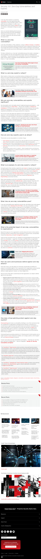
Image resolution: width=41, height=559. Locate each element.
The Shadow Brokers (19, 173)
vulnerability (3, 21)
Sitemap (16, 553)
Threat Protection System (22, 362)
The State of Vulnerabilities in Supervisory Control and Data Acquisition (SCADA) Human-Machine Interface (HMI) (27, 191)
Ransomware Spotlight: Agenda (25, 428)
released (5, 211)
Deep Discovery (13, 368)
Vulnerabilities (21, 378)
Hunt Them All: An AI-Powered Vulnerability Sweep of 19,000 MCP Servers (15, 388)
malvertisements (22, 145)
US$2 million (14, 106)
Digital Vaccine (6, 365)
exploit (16, 25)
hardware (37, 44)
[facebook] (3, 14)
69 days (6, 240)
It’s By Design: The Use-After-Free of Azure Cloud (10, 390)
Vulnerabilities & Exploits (8, 378)
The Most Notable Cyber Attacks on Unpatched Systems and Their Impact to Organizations (25, 156)
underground (33, 106)
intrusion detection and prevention (27, 299)
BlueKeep (13, 205)
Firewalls (17, 299)
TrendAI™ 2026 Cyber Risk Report (8, 403)
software (27, 44)
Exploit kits (5, 145)
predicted (10, 247)
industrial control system (17, 172)
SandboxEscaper (19, 180)
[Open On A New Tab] (31, 28)
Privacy (2, 553)
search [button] (37, 2)
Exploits (31, 378)
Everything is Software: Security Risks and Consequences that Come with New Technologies (26, 218)
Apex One (11, 355)
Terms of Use (11, 553)
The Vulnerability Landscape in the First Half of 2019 (26, 90)
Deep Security (13, 347)
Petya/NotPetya (4, 176)
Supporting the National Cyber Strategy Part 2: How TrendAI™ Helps (14, 402)
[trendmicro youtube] (14, 532)
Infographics (16, 378)
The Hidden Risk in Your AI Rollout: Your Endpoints (11, 405)
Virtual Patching (36, 378)
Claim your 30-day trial (10, 546)
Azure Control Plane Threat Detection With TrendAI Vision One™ (15, 437)
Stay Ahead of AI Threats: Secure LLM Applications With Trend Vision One (35, 432)
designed (34, 171)
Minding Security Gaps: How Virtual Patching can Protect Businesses (26, 125)
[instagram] (11, 532)
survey (16, 240)
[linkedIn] (7, 14)
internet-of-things (9, 337)
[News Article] (1, 14)
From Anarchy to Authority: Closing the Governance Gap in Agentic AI (14, 391)
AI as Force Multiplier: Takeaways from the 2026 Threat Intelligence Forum (15, 399)
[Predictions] (21, 485)
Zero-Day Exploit (27, 378)
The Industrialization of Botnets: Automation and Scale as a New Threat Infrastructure (6, 431)
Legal (6, 553)
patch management (18, 235)
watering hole (31, 144)
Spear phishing (6, 140)
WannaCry (29, 175)
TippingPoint (12, 362)
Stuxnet (38, 169)
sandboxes (7, 303)
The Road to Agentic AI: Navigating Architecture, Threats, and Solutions (35, 437)
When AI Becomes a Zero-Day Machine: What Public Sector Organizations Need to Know (17, 387)
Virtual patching (4, 323)
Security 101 (6, 379)
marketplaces (4, 108)
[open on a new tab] (8, 532)
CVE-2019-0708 (19, 205)
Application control (31, 300)
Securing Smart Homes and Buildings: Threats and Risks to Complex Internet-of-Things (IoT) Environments (26, 308)
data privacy (9, 235)
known (25, 168)
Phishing (5, 143)
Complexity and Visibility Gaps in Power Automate (5, 436)
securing (11, 291)
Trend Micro (6, 347)
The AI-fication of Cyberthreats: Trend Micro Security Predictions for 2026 (25, 433)
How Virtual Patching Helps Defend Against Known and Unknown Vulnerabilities (26, 63)
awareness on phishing (17, 295)
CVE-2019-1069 (9, 183)
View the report (4, 469)
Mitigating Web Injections (27, 251)
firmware (31, 44)
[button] (8, 538)
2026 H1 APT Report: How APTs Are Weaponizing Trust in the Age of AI (14, 401)
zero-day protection (12, 364)
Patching (2, 379)
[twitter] (5, 14)
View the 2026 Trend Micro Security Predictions (10, 499)
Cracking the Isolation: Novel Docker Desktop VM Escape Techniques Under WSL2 (16, 431)
